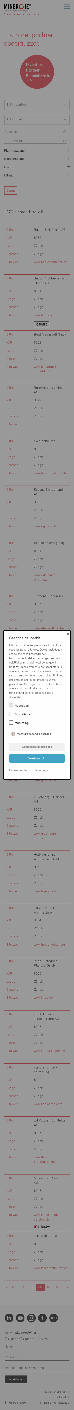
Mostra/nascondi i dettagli (34, 733)
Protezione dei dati (20, 770)
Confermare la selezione (37, 747)
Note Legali (42, 770)
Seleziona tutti (37, 758)
